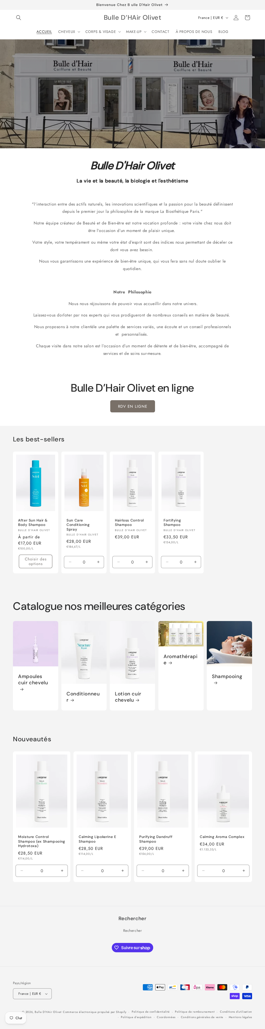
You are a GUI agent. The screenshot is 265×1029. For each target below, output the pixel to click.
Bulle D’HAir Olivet (48, 1012)
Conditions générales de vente (202, 1017)
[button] (18, 17)
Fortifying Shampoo (172, 522)
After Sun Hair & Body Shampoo (33, 522)
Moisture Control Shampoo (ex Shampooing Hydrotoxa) (41, 841)
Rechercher (132, 930)
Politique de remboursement (195, 1012)
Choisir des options (36, 561)
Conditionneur (83, 697)
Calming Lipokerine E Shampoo (97, 839)
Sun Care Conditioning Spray (78, 524)
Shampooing (227, 676)
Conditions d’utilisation (236, 1012)
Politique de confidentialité (151, 1012)
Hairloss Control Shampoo (129, 522)
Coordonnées (166, 1017)
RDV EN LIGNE (132, 406)
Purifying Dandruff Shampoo (155, 839)
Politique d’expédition (136, 1017)
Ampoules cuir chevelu (33, 679)
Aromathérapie (181, 659)
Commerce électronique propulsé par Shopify (94, 1012)
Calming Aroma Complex (222, 837)
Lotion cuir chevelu (128, 696)
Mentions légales (240, 1017)
